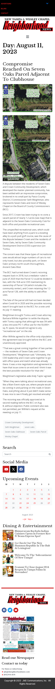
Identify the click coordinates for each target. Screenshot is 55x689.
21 (6, 503)
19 (42, 498)
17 (27, 498)
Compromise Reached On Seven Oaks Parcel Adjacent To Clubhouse (26, 71)
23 (20, 503)
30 (20, 507)
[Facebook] (21, 469)
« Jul (24, 519)
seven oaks (29, 427)
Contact (4, 13)
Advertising (6, 4)
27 (49, 503)
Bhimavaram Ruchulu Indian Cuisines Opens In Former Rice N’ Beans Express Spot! (33, 533)
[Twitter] (13, 469)
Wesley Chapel (11, 436)
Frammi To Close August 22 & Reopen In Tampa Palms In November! (32, 569)
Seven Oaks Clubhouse (15, 431)
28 (6, 507)
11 (35, 494)
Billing (3, 9)
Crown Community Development (19, 422)
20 (49, 498)
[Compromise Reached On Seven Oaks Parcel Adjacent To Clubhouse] (27, 97)
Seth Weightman (12, 427)
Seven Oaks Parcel (38, 431)
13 (49, 494)
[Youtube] (6, 469)
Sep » (30, 519)
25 (35, 503)
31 (27, 507)
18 (35, 498)
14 (6, 498)
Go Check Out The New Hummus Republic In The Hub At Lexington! (32, 545)
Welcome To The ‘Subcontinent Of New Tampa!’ (33, 556)
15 (13, 498)
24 (27, 503)
